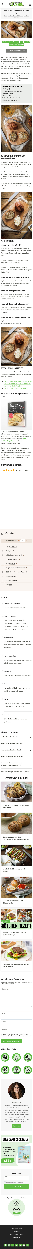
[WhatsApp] (27, 1245)
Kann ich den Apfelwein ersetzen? (12, 756)
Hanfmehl (12, 563)
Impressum (16, 1231)
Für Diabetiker (7, 42)
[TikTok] (12, 1245)
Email (6, 1176)
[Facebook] (5, 1245)
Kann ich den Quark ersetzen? (11, 750)
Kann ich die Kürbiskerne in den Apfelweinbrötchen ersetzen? (11, 764)
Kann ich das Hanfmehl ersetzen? (12, 743)
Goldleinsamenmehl (16, 555)
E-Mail (4, 1021)
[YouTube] (16, 1245)
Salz (10, 585)
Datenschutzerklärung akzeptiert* (15, 1182)
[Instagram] (9, 1245)
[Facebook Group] (20, 1245)
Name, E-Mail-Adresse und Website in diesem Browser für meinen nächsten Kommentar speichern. (17, 1035)
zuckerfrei (21, 44)
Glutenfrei (16, 42)
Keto (21, 42)
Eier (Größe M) (12, 547)
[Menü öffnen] (30, 4)
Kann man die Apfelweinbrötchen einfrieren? (16, 772)
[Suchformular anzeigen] (2, 4)
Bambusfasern (13, 559)
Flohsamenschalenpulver (17, 568)
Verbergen (6, 89)
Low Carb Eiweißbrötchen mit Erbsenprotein (17, 381)
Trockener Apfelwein (20, 572)
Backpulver (12, 576)
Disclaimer (16, 1237)
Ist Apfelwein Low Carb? (9, 737)
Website (4, 1029)
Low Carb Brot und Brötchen (15, 16)
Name (4, 1013)
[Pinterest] (24, 1245)
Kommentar (6, 989)
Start (5, 16)
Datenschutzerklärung (17, 1234)
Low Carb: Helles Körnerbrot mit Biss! (15, 388)
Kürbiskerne (13, 580)
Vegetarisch (13, 44)
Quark (12, 551)
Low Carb (27, 42)
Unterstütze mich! (16, 1228)
